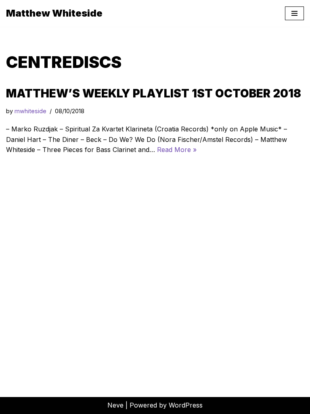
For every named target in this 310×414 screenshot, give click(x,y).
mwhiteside (30, 111)
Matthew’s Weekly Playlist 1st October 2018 (153, 93)
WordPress (186, 405)
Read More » (177, 150)
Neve (115, 405)
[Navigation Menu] (294, 13)
